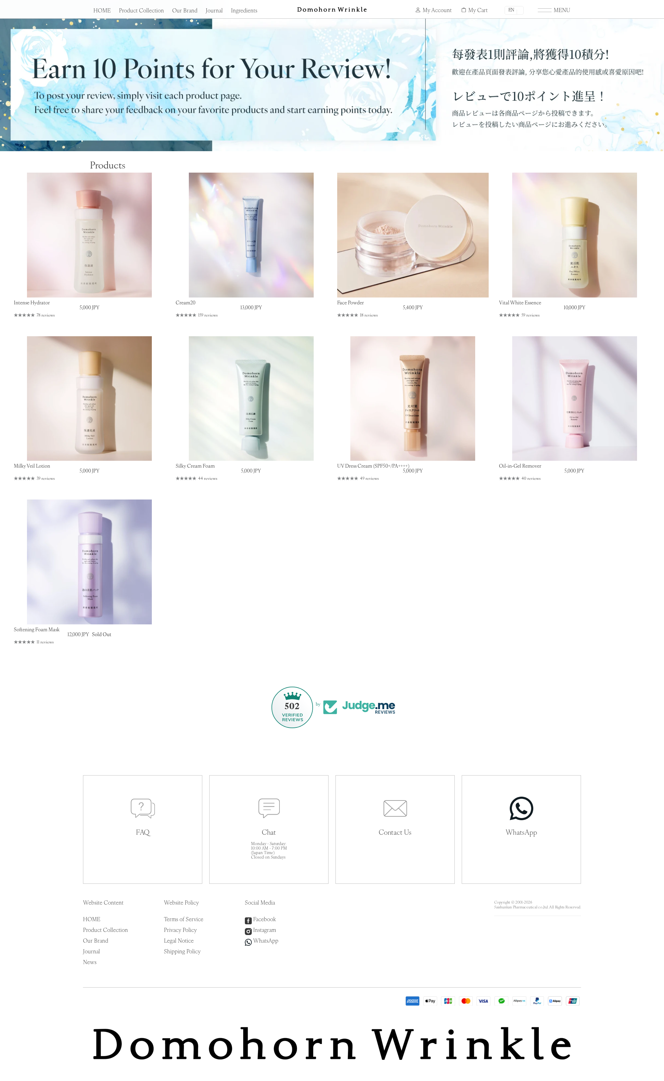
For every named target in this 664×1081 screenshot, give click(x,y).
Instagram (264, 930)
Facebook (264, 920)
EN (511, 10)
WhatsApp (265, 941)
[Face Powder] (413, 235)
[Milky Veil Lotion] (89, 398)
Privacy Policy (180, 930)
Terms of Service (183, 920)
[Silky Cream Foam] (251, 398)
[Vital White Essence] (575, 235)
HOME (102, 11)
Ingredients (244, 11)
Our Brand (184, 11)
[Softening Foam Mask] (89, 562)
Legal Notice (179, 941)
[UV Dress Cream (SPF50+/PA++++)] (413, 398)
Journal (214, 11)
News (89, 962)
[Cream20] (251, 235)
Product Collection (141, 11)
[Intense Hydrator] (89, 235)
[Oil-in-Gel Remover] (575, 398)
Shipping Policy (182, 952)
